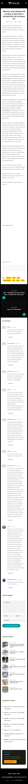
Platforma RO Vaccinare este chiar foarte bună (16, 682)
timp (18, 280)
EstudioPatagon (19, 780)
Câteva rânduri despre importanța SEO (17, 667)
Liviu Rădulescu (9, 777)
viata (23, 280)
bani (14, 277)
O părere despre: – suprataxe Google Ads (17, 652)
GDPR (18, 773)
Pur (18, 277)
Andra (6, 739)
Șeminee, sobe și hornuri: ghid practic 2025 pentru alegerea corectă (17, 646)
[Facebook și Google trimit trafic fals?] (5, 674)
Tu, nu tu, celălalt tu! (14, 730)
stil (13, 280)
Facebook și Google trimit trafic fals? (17, 675)
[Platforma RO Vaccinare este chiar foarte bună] (5, 682)
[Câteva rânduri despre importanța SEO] (5, 667)
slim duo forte (7, 280)
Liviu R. (6, 718)
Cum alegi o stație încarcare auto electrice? (17, 660)
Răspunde (10, 337)
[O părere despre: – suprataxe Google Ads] (5, 652)
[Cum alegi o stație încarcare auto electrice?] (5, 660)
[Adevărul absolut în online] (5, 689)
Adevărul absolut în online (16, 689)
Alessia (8, 277)
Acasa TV (8, 262)
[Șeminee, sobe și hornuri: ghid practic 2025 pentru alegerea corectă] (5, 645)
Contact (14, 773)
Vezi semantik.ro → (10, 761)
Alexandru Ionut (11, 579)
